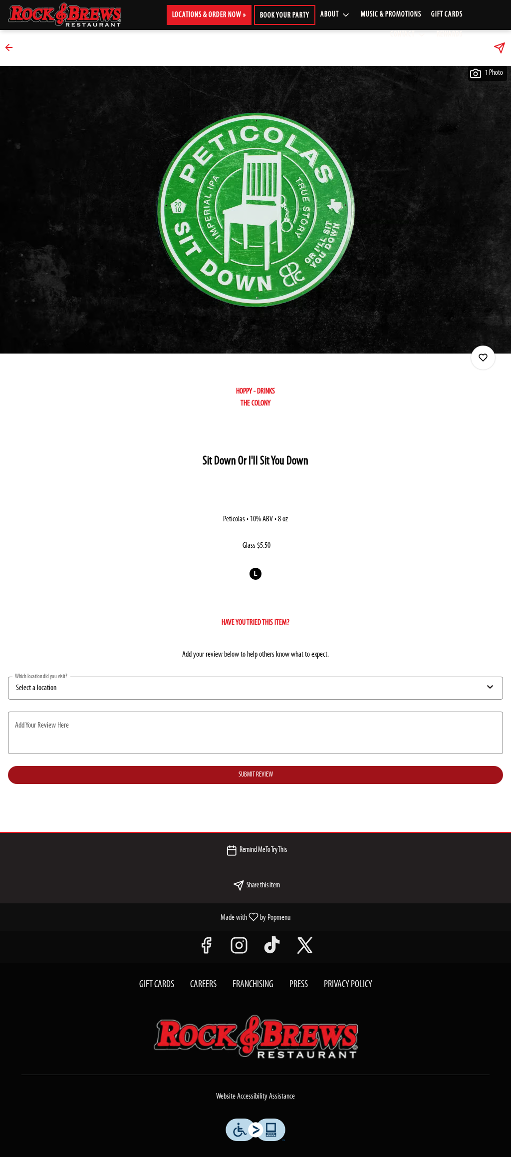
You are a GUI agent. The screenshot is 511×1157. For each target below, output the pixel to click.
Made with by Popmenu (148, 917)
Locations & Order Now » (209, 15)
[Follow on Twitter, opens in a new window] (305, 949)
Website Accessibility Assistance (255, 1097)
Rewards (450, 34)
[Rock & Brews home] (73, 14)
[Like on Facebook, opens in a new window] (206, 949)
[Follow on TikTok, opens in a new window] (272, 949)
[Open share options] (499, 48)
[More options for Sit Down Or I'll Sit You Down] (483, 358)
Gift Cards (447, 14)
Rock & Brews (255, 1037)
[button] (335, 15)
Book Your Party (284, 15)
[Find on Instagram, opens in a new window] (239, 949)
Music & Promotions (391, 14)
